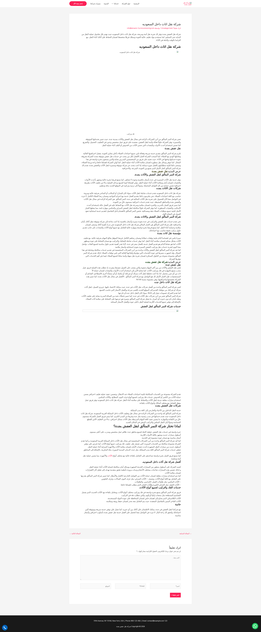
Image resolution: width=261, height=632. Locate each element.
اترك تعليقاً (177, 28)
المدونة (106, 3)
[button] (113, 3)
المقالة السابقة (185, 533)
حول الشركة (126, 3)
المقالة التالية (75, 533)
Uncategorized (166, 28)
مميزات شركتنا (95, 3)
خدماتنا (116, 3)
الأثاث (110, 455)
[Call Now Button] (5, 627)
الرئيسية (136, 3)
